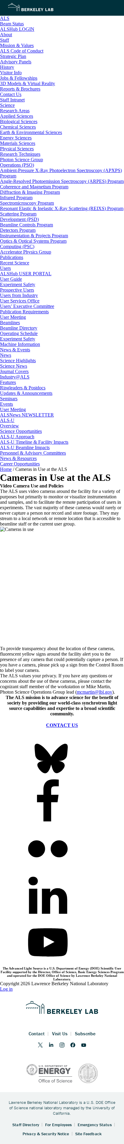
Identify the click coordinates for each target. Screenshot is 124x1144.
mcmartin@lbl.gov (94, 692)
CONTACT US (62, 725)
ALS (4, 18)
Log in (6, 989)
